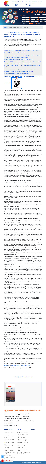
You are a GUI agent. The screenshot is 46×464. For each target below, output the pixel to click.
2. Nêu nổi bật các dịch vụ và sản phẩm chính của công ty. (15, 52)
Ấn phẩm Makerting (22, 2)
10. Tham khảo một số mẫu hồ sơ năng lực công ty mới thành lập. (17, 73)
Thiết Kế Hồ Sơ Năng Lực (17, 3)
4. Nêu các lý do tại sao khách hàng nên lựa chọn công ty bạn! (16, 57)
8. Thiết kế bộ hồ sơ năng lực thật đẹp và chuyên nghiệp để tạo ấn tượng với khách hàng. (21, 69)
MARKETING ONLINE (34, 2)
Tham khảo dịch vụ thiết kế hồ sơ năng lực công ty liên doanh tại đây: (17, 365)
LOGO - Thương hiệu (26, 3)
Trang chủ (5, 27)
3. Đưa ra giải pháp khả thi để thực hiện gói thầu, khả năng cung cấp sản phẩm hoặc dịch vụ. (22, 55)
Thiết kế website (9, 449)
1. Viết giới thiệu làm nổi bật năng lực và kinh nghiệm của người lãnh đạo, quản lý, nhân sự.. (21, 50)
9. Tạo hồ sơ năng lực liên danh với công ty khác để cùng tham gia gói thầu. (18, 71)
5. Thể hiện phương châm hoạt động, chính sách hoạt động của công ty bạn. (18, 59)
